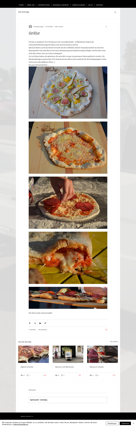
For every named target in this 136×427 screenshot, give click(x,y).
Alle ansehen (114, 342)
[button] (115, 12)
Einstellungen (112, 423)
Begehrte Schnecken (27, 367)
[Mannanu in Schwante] (102, 354)
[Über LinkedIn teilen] (40, 323)
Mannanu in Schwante (97, 367)
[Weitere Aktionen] (106, 26)
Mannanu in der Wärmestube (64, 367)
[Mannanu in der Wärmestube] (68, 354)
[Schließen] (133, 423)
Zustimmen (125, 423)
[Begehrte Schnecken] (33, 354)
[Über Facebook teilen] (30, 323)
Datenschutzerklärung (20, 424)
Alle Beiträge (23, 12)
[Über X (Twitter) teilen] (35, 323)
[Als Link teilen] (45, 323)
